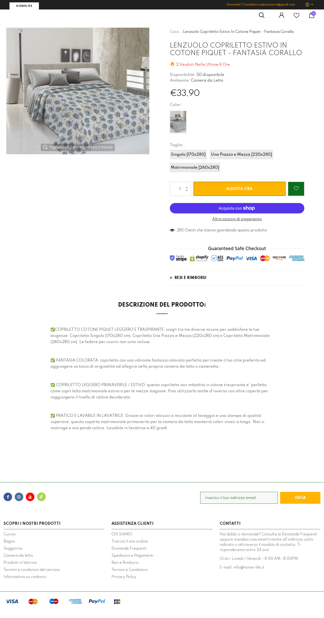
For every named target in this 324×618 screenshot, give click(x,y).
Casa (174, 32)
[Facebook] (8, 497)
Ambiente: (180, 81)
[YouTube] (30, 497)
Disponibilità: (182, 75)
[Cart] (312, 17)
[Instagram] (19, 497)
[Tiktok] (41, 497)
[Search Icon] (264, 15)
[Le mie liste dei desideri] (296, 17)
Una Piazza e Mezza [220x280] (241, 155)
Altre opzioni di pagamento (237, 219)
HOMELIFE (24, 6)
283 (180, 230)
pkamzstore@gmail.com (278, 4)
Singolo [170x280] (188, 155)
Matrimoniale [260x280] (195, 168)
